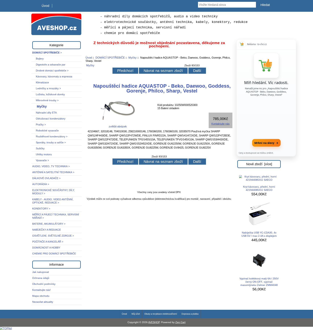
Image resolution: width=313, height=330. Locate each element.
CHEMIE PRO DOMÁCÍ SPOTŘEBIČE (54, 253)
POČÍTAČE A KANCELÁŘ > (47, 241)
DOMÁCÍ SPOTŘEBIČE (110, 57)
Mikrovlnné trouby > (45, 100)
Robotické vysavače (45, 130)
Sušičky (38, 148)
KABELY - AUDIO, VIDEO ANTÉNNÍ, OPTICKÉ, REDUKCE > (52, 201)
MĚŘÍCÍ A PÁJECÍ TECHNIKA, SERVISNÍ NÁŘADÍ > (55, 216)
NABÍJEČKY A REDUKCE (46, 229)
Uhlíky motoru (42, 154)
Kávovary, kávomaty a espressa (52, 76)
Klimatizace (40, 82)
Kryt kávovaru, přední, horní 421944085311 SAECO (259, 188)
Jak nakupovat (40, 272)
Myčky (132, 57)
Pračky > (39, 124)
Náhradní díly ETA (44, 112)
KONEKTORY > (41, 208)
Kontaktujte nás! (41, 290)
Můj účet (136, 314)
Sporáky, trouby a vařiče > (49, 142)
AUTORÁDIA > (40, 184)
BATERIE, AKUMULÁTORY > (48, 223)
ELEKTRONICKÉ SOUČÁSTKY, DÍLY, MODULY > (53, 192)
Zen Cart (180, 322)
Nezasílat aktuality (42, 302)
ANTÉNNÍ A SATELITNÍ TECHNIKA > (53, 172)
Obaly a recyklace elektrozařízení (160, 314)
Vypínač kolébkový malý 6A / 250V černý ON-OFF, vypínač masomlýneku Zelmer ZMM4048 (259, 281)
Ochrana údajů (40, 278)
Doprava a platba (190, 314)
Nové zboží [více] (259, 164)
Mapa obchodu (40, 296)
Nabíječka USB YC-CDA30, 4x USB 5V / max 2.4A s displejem (259, 234)
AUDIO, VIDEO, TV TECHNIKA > (51, 166)
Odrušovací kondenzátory (48, 118)
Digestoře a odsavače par (48, 64)
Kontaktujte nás (220, 123)
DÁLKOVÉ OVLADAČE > (46, 178)
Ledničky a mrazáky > (46, 88)
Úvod (45, 6)
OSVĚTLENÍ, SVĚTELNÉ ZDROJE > (53, 235)
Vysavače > (40, 160)
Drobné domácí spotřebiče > (50, 70)
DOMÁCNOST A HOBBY (46, 247)
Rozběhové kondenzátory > (49, 136)
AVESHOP (154, 322)
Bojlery (38, 58)
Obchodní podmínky (43, 284)
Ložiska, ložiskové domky (48, 94)
